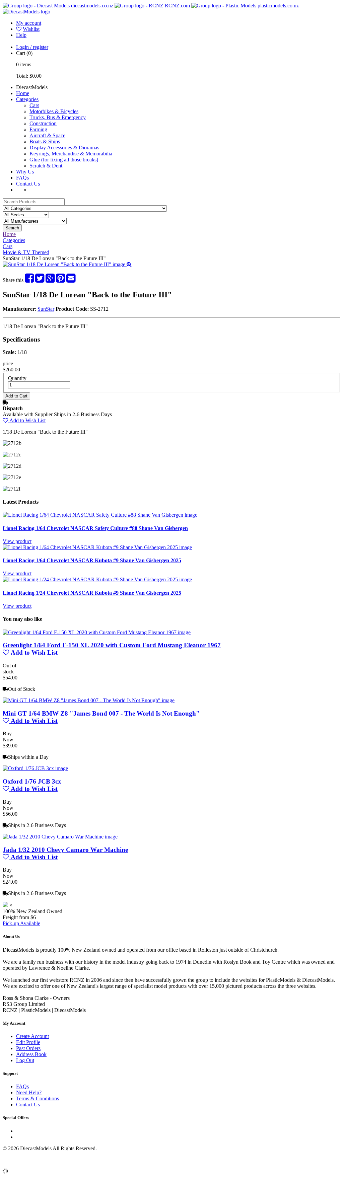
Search (12, 227)
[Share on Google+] (50, 280)
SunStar (46, 309)
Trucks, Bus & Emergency (57, 117)
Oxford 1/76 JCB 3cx (32, 781)
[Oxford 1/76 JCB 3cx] (35, 768)
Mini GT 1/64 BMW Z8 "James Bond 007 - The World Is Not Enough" (101, 713)
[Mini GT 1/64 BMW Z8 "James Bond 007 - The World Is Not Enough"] (89, 700)
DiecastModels (32, 87)
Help (21, 35)
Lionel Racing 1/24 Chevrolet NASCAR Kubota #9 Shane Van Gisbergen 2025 (92, 593)
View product (17, 541)
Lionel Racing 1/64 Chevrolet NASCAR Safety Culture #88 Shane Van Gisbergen (95, 528)
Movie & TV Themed (26, 252)
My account (28, 23)
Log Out (25, 1060)
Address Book (31, 1054)
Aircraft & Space (47, 135)
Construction (43, 123)
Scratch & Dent (45, 165)
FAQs (22, 177)
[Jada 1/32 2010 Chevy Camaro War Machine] (60, 836)
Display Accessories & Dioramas (64, 147)
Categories (27, 99)
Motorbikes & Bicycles (53, 111)
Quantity (17, 378)
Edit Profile (28, 1042)
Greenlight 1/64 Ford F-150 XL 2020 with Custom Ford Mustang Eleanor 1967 (112, 645)
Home (22, 93)
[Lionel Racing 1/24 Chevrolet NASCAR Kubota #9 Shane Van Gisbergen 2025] (97, 579)
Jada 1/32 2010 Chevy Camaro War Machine (65, 849)
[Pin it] (60, 280)
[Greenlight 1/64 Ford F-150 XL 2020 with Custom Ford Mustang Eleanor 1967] (97, 632)
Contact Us (28, 184)
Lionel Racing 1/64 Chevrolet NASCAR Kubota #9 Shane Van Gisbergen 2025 (92, 560)
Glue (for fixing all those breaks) (63, 159)
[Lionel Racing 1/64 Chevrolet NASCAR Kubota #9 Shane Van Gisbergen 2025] (97, 547)
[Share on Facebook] (29, 280)
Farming (38, 129)
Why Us (25, 171)
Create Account (32, 1036)
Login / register (32, 47)
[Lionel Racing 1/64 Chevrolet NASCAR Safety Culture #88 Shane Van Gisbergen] (100, 515)
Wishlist (31, 29)
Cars (34, 105)
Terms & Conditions (37, 1098)
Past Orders (28, 1048)
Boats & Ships (44, 141)
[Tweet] (39, 280)
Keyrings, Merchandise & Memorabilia (70, 153)
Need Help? (29, 1092)
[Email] (70, 280)
